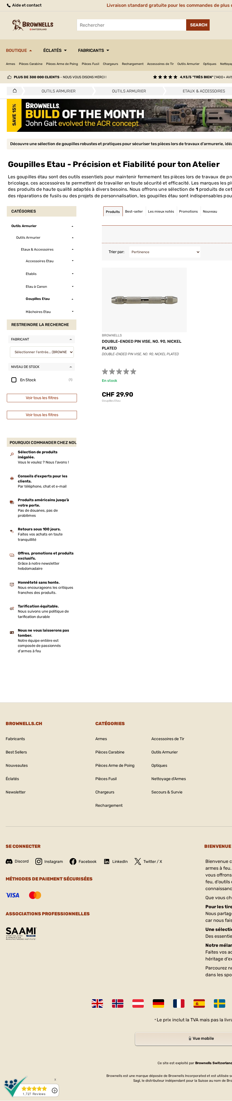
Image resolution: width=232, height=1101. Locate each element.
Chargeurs (110, 64)
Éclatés (52, 50)
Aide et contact (26, 5)
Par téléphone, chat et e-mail (42, 486)
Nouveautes (17, 765)
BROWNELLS (112, 335)
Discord (22, 861)
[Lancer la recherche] (198, 25)
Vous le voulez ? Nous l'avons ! (43, 462)
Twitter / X (152, 861)
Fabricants (91, 50)
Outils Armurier (188, 64)
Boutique (16, 50)
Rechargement (132, 64)
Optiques (209, 64)
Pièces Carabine (30, 64)
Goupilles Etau (111, 401)
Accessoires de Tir (160, 64)
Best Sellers (16, 752)
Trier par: (116, 251)
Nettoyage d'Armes (168, 778)
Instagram (53, 861)
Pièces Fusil (90, 64)
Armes (10, 64)
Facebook (87, 861)
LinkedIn (120, 861)
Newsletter (15, 792)
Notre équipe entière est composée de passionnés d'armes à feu (39, 645)
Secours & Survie (166, 792)
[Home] (13, 91)
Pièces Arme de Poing (62, 64)
